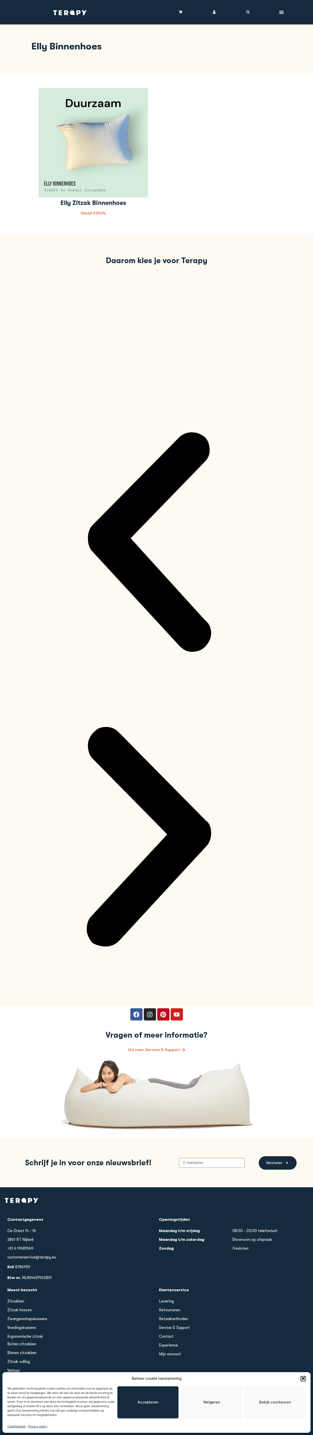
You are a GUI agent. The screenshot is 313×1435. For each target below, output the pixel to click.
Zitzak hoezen (19, 1310)
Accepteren (147, 1402)
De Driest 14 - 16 (21, 1231)
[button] (303, 1378)
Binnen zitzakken (21, 1353)
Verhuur (13, 1370)
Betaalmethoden (173, 1319)
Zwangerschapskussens (27, 1319)
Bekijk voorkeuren (275, 1402)
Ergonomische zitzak (25, 1336)
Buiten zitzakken (21, 1344)
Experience (168, 1345)
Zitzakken (15, 1301)
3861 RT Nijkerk (20, 1239)
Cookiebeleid (16, 1426)
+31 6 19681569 (20, 1248)
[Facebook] (136, 1014)
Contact (166, 1336)
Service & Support (174, 1327)
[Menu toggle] (281, 12)
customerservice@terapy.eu (31, 1257)
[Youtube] (177, 1014)
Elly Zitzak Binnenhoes (93, 202)
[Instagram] (150, 1014)
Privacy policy (37, 1426)
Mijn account (170, 1354)
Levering (166, 1301)
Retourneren (169, 1310)
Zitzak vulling (18, 1361)
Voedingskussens (21, 1327)
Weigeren (211, 1402)
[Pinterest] (163, 1014)
